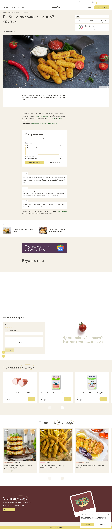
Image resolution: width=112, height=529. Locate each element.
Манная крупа (30, 149)
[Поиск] (79, 2)
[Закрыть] (108, 514)
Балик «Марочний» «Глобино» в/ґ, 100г (17, 393)
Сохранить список (55, 162)
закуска (37, 265)
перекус (32, 265)
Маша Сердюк (7, 470)
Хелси (13, 7)
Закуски (13, 12)
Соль (28, 152)
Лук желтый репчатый (32, 147)
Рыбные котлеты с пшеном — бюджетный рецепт (91, 467)
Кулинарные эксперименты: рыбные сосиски (44, 123)
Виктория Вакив (8, 24)
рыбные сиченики (62, 211)
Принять (88, 524)
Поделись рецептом (102, 7)
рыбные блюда (43, 265)
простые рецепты (26, 265)
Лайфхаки (21, 7)
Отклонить (102, 524)
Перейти (31, 399)
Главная (4, 12)
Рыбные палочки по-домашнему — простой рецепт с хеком (53, 467)
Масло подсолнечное (32, 158)
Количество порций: (30, 138)
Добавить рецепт (9, 509)
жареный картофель (42, 116)
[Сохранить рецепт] (3, 352)
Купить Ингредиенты (34, 162)
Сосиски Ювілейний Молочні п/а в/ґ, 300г (90, 393)
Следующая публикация (56, 527)
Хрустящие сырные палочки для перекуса (23, 230)
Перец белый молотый (32, 154)
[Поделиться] (3, 356)
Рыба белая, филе (31, 145)
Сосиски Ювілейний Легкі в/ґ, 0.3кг (52, 393)
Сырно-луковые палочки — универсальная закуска (57, 230)
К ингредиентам (10, 31)
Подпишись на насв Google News (38, 248)
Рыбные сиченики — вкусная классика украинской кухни (18, 467)
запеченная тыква (51, 118)
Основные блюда (8, 462)
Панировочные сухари (32, 156)
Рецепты (5, 7)
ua (108, 2)
